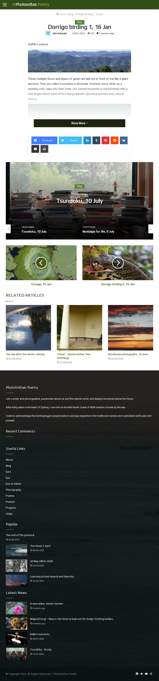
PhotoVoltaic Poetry (65, 674)
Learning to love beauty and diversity (52, 576)
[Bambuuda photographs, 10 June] (130, 327)
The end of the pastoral (20, 535)
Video (9, 513)
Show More (78, 123)
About (9, 459)
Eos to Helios (13, 483)
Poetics (10, 501)
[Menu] (5, 6)
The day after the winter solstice (25, 354)
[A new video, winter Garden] (16, 608)
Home (62, 14)
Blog (70, 14)
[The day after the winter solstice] (28, 327)
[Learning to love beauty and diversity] (16, 581)
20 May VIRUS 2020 (41, 561)
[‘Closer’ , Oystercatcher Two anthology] (79, 327)
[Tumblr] (96, 140)
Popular (12, 524)
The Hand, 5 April (40, 545)
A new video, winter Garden (46, 603)
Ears (8, 471)
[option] (79, 201)
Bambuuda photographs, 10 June (128, 354)
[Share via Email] (35, 149)
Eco (8, 477)
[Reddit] (114, 140)
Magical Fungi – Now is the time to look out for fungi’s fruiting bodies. (71, 618)
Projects (11, 507)
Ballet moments (40, 634)
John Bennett (59, 33)
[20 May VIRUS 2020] (16, 565)
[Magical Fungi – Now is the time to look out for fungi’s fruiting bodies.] (16, 623)
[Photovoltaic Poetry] (30, 5)
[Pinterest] (105, 140)
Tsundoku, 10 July (79, 201)
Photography (13, 489)
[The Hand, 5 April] (16, 550)
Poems (10, 495)
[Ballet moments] (16, 638)
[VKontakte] (124, 140)
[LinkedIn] (87, 140)
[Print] (44, 149)
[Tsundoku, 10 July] (16, 654)
